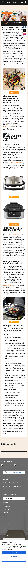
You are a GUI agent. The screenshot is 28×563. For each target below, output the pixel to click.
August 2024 (7, 518)
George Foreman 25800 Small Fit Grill (13, 284)
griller (10, 22)
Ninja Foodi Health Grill (16, 234)
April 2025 (6, 515)
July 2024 (6, 521)
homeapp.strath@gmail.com (13, 486)
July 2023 (6, 530)
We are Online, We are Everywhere (14, 483)
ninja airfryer (15, 22)
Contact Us (20, 465)
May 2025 (6, 512)
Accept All (14, 552)
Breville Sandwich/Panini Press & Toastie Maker (12, 163)
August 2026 (7, 506)
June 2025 (6, 509)
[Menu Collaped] (22, 2)
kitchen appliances (7, 13)
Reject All (14, 560)
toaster (12, 24)
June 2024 (7, 524)
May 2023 (6, 536)
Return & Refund (8, 465)
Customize (14, 556)
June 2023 (6, 533)
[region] (14, 551)
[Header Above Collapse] (25, 2)
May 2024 (6, 527)
